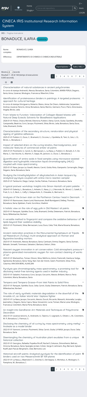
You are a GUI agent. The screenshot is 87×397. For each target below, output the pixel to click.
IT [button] (80, 3)
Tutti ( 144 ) (78, 66)
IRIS (3, 33)
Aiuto (81, 8)
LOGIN (82, 12)
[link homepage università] (18, 8)
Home (29, 6)
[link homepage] (6, 8)
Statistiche (42, 39)
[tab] (6, 82)
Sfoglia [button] (30, 10)
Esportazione (62, 66)
